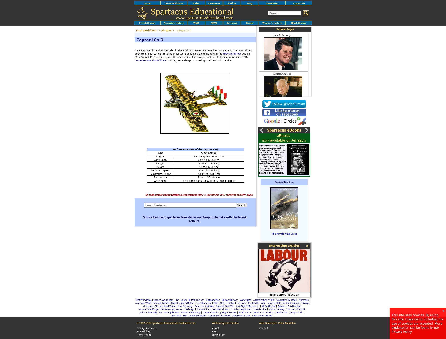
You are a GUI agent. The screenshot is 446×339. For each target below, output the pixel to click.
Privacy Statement (146, 328)
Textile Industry (221, 309)
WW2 (214, 23)
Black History (298, 23)
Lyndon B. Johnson (169, 312)
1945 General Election (284, 295)
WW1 (196, 23)
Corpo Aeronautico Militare (150, 60)
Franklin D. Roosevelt (219, 315)
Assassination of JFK (263, 299)
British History (196, 299)
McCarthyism (268, 306)
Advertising (143, 331)
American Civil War (204, 306)
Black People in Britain (182, 303)
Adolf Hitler (281, 312)
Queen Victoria (210, 312)
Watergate (245, 299)
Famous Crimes (161, 303)
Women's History (272, 23)
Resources (214, 3)
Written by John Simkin (225, 323)
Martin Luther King (264, 312)
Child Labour (294, 306)
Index (196, 3)
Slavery (281, 306)
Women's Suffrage (148, 309)
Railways (190, 309)
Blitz (216, 303)
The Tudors (181, 299)
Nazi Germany (185, 306)
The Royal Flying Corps (284, 233)
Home (147, 3)
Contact (263, 328)
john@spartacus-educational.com (183, 194)
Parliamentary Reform (171, 309)
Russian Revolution (241, 309)
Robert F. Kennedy (190, 312)
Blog (249, 3)
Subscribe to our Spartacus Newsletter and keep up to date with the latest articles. (194, 219)
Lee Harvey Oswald (262, 315)
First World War (232, 53)
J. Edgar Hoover (228, 312)
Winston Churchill (282, 73)
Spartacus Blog (276, 309)
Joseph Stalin (297, 312)
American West (143, 303)
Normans (304, 299)
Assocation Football (286, 299)
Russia (249, 23)
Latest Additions (174, 3)
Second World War (163, 299)
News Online (143, 334)
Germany (232, 23)
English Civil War (256, 303)
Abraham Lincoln (241, 315)
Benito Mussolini (197, 315)
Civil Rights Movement (247, 306)
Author (232, 3)
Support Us (299, 3)
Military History (230, 299)
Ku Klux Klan (245, 312)
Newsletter (272, 3)
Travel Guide (259, 309)
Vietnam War (213, 299)
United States (227, 303)
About (215, 328)
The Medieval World (165, 306)
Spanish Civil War (225, 306)
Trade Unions (204, 309)
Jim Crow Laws (179, 315)
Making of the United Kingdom (283, 303)
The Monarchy (203, 303)
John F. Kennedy (282, 35)
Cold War (241, 303)
